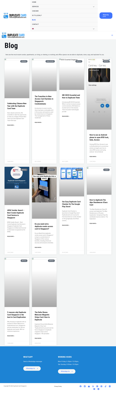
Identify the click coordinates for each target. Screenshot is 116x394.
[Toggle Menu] (93, 6)
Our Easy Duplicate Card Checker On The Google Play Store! (71, 204)
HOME (34, 2)
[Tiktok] (105, 386)
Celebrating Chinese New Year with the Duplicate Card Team (16, 106)
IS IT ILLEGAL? (37, 15)
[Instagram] (97, 386)
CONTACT (35, 24)
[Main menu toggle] (112, 35)
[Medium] (110, 386)
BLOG (34, 20)
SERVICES (35, 6)
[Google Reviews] (93, 386)
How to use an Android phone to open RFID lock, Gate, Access (99, 137)
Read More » (10, 125)
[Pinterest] (101, 386)
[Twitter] (85, 386)
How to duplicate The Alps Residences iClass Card (99, 202)
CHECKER (35, 11)
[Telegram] (98, 389)
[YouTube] (94, 389)
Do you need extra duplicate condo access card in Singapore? (44, 226)
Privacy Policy (58, 386)
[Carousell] (89, 386)
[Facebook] (80, 386)
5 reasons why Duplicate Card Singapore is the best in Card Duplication (16, 314)
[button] (106, 15)
